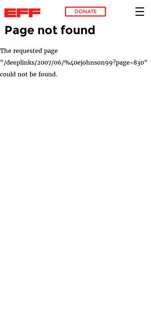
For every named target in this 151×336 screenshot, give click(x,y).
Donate (85, 11)
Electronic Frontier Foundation (24, 12)
